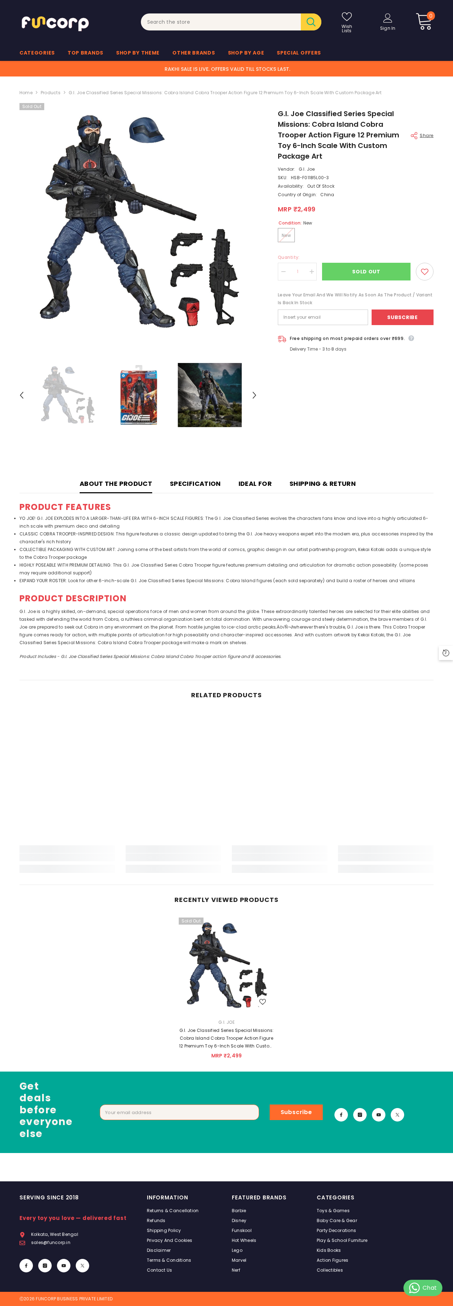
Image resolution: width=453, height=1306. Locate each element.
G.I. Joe (307, 169)
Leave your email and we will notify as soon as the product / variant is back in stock (355, 299)
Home (26, 93)
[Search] (231, 21)
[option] (138, 222)
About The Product (116, 483)
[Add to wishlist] (425, 271)
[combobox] (221, 21)
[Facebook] (341, 1115)
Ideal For (255, 483)
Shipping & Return (322, 483)
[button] (21, 395)
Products (51, 93)
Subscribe (402, 317)
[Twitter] (397, 1115)
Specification (195, 483)
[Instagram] (360, 1115)
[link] (67, 857)
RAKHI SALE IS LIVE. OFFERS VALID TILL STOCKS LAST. (227, 69)
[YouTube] (378, 1115)
